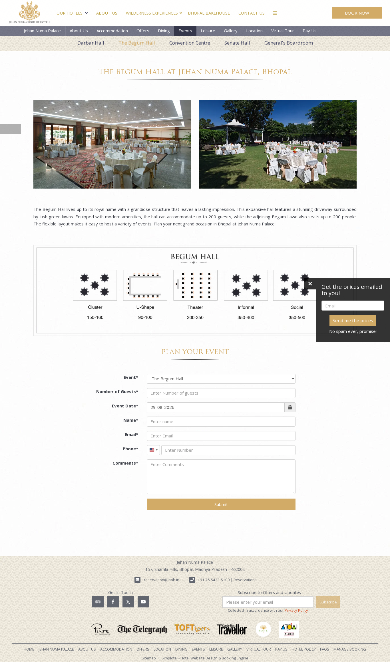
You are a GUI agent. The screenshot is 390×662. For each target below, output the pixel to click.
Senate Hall (237, 42)
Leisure (208, 30)
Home (29, 649)
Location (254, 30)
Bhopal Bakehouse (209, 13)
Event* (131, 377)
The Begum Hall (136, 42)
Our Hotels (70, 13)
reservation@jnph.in (161, 579)
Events (185, 30)
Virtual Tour (282, 30)
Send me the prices (353, 320)
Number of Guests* (117, 391)
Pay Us (310, 30)
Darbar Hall (90, 42)
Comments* (125, 463)
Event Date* (125, 406)
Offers (142, 30)
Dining (164, 30)
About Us (106, 13)
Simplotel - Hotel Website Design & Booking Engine (205, 658)
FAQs (324, 649)
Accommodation (112, 30)
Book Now (357, 13)
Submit (221, 504)
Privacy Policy (296, 610)
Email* (131, 434)
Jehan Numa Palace (42, 30)
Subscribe (328, 602)
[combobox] (153, 450)
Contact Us (251, 13)
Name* (130, 420)
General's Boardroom (288, 42)
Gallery (231, 30)
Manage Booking (349, 649)
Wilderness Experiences (152, 13)
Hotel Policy (304, 649)
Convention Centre (189, 42)
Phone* (130, 448)
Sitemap (149, 658)
